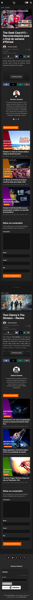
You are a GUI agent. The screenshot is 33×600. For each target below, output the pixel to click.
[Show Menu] (2, 2)
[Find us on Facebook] (20, 557)
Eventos (6, 176)
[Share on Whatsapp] (24, 56)
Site (4, 267)
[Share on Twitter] (21, 56)
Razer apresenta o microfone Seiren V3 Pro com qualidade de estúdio (15, 451)
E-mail (5, 260)
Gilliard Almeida (12, 323)
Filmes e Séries (8, 148)
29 (27, 482)
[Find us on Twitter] (24, 558)
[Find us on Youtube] (12, 557)
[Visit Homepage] (13, 2)
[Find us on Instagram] (16, 557)
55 (27, 426)
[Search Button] (31, 2)
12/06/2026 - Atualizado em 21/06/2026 (14, 482)
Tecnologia (8, 446)
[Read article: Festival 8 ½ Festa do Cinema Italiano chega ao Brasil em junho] (16, 140)
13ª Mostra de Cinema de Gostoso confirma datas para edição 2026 (15, 181)
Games (7, 293)
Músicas (6, 204)
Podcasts (7, 7)
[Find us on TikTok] (8, 558)
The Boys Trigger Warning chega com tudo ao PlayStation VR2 (16, 479)
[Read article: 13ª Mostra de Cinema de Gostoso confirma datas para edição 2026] (16, 168)
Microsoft (16, 356)
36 (27, 156)
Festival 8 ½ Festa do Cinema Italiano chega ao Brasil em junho (16, 153)
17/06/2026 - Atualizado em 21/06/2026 (14, 184)
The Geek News (11, 595)
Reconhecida (23, 597)
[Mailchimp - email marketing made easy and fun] (11, 587)
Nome (5, 252)
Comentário (7, 231)
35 (27, 184)
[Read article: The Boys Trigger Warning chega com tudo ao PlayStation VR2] (16, 466)
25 (27, 214)
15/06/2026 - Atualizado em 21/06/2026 (14, 214)
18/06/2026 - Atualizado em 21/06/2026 (14, 156)
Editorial (7, 416)
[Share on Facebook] (16, 56)
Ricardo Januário (12, 47)
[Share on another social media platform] (28, 56)
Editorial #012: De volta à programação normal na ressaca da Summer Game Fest (16, 422)
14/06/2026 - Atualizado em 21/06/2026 (14, 426)
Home (2, 7)
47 (27, 454)
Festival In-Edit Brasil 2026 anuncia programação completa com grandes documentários (16, 210)
